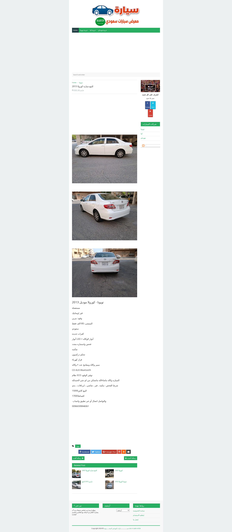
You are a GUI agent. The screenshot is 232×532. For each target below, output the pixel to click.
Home (75, 30)
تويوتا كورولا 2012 (121, 481)
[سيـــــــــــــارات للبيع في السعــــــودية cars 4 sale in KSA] (116, 13)
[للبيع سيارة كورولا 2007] (76, 473)
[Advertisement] (116, 52)
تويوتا (77, 446)
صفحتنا (147, 107)
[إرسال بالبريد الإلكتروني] (128, 452)
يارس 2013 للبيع (87, 481)
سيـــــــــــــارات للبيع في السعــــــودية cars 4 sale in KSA (122, 528)
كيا (141, 134)
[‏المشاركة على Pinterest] (119, 452)
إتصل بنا (135, 519)
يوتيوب (150, 115)
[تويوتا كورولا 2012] (109, 484)
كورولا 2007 (119, 470)
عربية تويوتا (84, 30)
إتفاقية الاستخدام (138, 515)
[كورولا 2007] (109, 473)
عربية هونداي (102, 30)
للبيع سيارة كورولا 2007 (89, 470)
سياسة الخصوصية (139, 511)
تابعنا (153, 107)
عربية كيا (93, 30)
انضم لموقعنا (150, 87)
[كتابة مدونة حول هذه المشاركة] (124, 452)
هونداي (143, 138)
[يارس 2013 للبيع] (76, 484)
